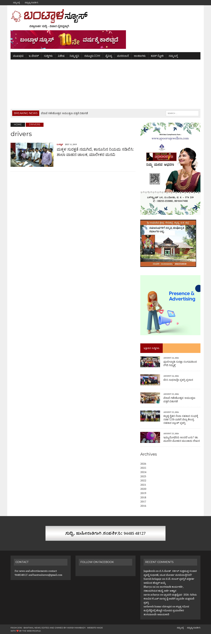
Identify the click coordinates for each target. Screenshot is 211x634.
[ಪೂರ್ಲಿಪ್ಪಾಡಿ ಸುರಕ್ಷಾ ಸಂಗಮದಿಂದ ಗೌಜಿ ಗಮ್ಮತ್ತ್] (150, 365)
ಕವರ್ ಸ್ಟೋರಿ (157, 55)
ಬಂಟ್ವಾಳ (60, 144)
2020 (143, 489)
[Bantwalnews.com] (105, 19)
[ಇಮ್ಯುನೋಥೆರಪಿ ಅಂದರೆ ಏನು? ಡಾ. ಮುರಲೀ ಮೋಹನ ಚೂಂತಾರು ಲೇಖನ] (150, 440)
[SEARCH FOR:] (182, 113)
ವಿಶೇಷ (61, 55)
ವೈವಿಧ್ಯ (108, 55)
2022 (143, 480)
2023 (143, 476)
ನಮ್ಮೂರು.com (92, 55)
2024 (143, 472)
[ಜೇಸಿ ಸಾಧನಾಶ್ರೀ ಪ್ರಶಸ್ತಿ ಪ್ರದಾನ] (150, 383)
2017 (143, 501)
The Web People (31, 631)
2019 (143, 493)
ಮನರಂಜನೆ (123, 55)
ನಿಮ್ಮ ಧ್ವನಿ (74, 55)
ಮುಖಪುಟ (18, 55)
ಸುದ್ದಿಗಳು (48, 55)
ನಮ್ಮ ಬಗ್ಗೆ (16, 2)
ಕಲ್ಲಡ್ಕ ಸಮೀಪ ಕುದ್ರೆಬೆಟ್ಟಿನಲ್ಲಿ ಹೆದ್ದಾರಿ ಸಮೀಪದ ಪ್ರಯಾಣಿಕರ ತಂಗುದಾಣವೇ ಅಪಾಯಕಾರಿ (166, 610)
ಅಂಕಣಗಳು (140, 55)
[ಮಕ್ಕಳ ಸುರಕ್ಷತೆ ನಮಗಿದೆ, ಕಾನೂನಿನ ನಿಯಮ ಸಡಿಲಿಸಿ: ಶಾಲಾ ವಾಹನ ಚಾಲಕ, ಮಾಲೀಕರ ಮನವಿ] (32, 164)
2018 (143, 497)
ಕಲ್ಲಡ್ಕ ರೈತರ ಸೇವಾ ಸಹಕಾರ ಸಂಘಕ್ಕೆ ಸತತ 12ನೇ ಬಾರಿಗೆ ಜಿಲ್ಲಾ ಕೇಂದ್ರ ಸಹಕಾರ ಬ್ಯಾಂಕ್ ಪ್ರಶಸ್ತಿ (180, 419)
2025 (143, 468)
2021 (143, 484)
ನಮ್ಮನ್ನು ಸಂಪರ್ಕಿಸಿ (31, 2)
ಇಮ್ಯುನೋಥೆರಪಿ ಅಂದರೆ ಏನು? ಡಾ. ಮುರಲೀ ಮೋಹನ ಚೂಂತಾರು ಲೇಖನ (181, 439)
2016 (143, 506)
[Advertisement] (105, 84)
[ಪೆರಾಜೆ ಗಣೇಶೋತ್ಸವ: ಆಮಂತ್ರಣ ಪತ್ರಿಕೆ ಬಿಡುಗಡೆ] (150, 401)
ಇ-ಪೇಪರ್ (34, 55)
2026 (143, 463)
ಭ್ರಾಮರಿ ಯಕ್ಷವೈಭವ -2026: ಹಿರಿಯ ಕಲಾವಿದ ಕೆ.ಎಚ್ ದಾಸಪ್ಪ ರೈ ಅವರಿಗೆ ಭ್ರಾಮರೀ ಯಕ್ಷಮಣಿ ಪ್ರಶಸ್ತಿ (170, 598)
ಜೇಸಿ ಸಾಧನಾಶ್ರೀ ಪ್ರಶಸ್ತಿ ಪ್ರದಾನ (178, 379)
